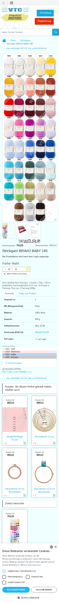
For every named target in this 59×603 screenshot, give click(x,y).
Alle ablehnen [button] (44, 589)
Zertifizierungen (14, 363)
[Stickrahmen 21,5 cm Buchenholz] (44, 471)
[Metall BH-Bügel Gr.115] (14, 419)
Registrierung (44, 21)
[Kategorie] (11, 3)
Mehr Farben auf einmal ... (17, 274)
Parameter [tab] (9, 293)
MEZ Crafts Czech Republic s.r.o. (17, 372)
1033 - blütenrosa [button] (12, 352)
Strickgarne (25, 40)
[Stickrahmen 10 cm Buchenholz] (14, 471)
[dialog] (29, 573)
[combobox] (26, 32)
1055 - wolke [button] (10, 354)
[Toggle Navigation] (3, 3)
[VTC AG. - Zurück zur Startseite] (15, 14)
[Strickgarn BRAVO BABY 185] (14, 533)
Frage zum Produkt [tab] (27, 293)
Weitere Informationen (31, 565)
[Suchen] (55, 32)
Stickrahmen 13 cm (44, 436)
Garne (13, 40)
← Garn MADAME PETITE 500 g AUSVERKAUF (25, 48)
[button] (29, 597)
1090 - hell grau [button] (11, 357)
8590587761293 (42, 332)
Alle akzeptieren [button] (16, 589)
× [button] (55, 547)
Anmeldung (45, 12)
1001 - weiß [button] (10, 349)
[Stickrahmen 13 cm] (44, 419)
